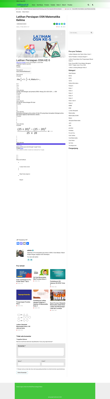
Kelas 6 (71, 103)
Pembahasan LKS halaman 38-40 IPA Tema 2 (57, 283)
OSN (70, 125)
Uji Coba (71, 143)
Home (33, 5)
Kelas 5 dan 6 (25, 11)
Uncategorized (72, 145)
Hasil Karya (40, 5)
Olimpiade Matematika (74, 120)
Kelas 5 (64, 5)
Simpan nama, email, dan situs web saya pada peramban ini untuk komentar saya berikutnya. (41, 369)
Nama (20, 361)
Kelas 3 (71, 93)
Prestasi (46, 5)
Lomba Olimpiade (73, 110)
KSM (70, 108)
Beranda (18, 11)
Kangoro (71, 85)
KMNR (70, 105)
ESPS (70, 78)
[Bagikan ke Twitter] (59, 24)
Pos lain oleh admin (32, 257)
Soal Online (72, 140)
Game (70, 80)
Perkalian (71, 130)
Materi (70, 118)
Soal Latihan (72, 135)
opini (70, 123)
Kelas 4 (58, 5)
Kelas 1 (71, 88)
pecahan (71, 128)
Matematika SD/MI (73, 115)
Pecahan (70, 5)
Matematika (72, 113)
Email (43, 361)
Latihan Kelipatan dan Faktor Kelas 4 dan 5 (80, 54)
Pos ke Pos (72, 133)
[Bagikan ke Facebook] (57, 24)
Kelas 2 (71, 90)
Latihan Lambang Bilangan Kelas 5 (78, 67)
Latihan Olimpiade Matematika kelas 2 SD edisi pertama (23, 326)
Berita (70, 75)
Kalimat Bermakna (73, 83)
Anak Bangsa (72, 73)
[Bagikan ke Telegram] (64, 24)
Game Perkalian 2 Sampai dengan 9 (78, 56)
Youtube (53, 5)
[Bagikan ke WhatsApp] (62, 24)
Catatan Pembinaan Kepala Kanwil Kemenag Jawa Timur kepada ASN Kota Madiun (41, 9)
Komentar (22, 346)
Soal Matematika (73, 138)
